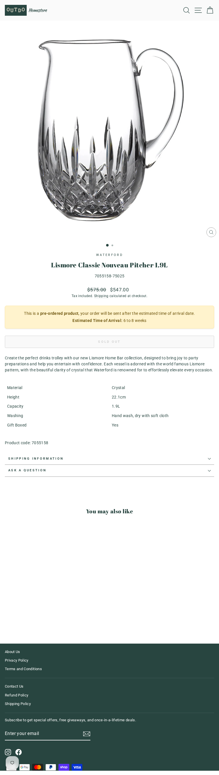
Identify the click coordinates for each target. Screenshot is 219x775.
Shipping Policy (18, 704)
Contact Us (14, 686)
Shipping (101, 296)
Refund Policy (17, 695)
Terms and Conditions (23, 669)
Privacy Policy (17, 660)
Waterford (109, 255)
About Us (12, 652)
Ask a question (27, 470)
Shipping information (36, 458)
